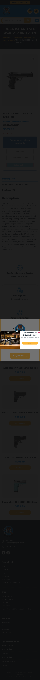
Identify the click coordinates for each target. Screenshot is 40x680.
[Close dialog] (39, 332)
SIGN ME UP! (30, 343)
